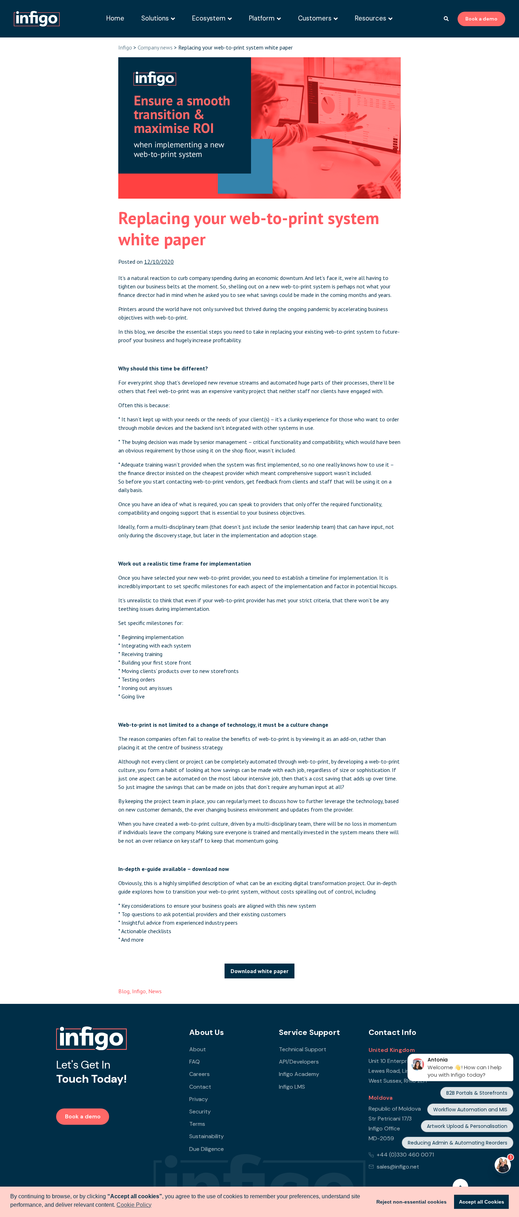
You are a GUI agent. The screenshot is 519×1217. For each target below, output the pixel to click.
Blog (124, 991)
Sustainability (206, 1136)
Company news (155, 47)
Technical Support (302, 1049)
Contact (200, 1086)
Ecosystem (209, 18)
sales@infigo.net (398, 1166)
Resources (370, 18)
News (155, 991)
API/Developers (299, 1061)
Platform (262, 18)
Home (115, 18)
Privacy (198, 1099)
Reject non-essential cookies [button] (411, 1202)
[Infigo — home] (91, 1038)
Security (200, 1111)
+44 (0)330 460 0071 (405, 1154)
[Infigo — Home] (37, 19)
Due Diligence (206, 1149)
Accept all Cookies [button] (481, 1202)
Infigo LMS (292, 1086)
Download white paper (259, 971)
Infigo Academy (299, 1074)
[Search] (446, 19)
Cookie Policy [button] (134, 1205)
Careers (199, 1074)
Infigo (125, 47)
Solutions (155, 18)
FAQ (194, 1061)
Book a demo (481, 19)
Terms (197, 1124)
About (197, 1049)
